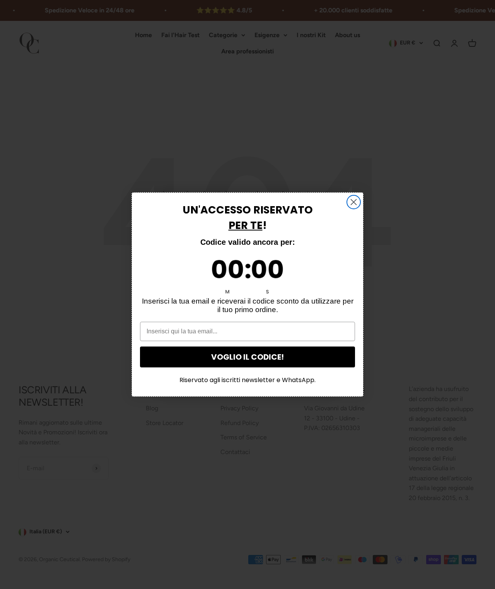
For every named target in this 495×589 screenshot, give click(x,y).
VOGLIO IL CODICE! (247, 357)
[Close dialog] (353, 202)
